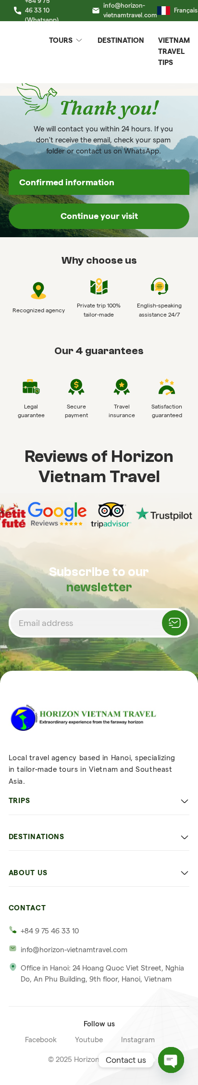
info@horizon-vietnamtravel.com (74, 949)
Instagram (138, 1039)
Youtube (89, 1039)
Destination (121, 40)
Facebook (41, 1039)
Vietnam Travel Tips (174, 51)
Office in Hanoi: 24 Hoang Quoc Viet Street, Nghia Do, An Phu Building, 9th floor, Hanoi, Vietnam (102, 973)
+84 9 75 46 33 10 (50, 931)
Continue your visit (99, 215)
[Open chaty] (171, 1060)
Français (186, 10)
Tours (61, 40)
